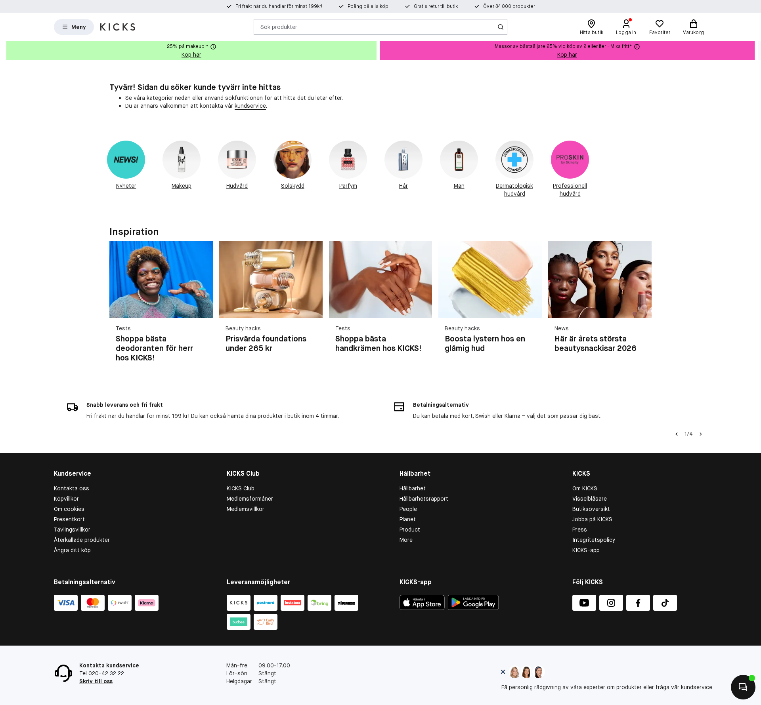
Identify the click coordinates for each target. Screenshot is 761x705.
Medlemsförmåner (250, 498)
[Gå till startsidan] (117, 27)
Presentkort (69, 519)
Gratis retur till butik (436, 6)
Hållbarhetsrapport (424, 498)
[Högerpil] (754, 50)
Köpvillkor (66, 498)
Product (410, 529)
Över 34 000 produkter (509, 6)
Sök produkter (278, 26)
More (406, 539)
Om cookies (69, 509)
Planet (408, 519)
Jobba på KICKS (592, 519)
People (408, 509)
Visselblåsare (589, 498)
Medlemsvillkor (245, 509)
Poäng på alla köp (368, 6)
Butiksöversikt (591, 509)
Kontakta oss (71, 488)
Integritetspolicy (593, 539)
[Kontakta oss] (743, 687)
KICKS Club (240, 488)
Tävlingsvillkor (72, 529)
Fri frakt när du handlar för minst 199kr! (278, 6)
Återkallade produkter (82, 539)
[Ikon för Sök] (500, 27)
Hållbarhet (413, 488)
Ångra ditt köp (72, 550)
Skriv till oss (96, 681)
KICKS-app (586, 550)
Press (579, 529)
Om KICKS (584, 488)
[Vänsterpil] (676, 434)
